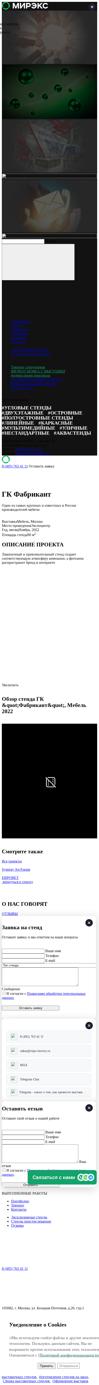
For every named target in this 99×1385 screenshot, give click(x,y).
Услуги (16, 325)
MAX (23, 1065)
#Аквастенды (72, 433)
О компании (20, 321)
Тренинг (17, 1205)
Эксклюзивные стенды (29, 350)
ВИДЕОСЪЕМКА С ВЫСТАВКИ (38, 371)
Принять (46, 1366)
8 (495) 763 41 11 (29, 449)
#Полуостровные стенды (37, 417)
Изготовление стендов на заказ (63, 1377)
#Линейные (18, 422)
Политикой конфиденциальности (69, 1355)
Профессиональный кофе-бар (34, 384)
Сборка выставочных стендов (26, 1381)
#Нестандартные (26, 433)
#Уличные (73, 428)
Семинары (19, 334)
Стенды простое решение (31, 354)
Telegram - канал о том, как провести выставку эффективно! (55, 1092)
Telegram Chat (29, 1079)
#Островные (65, 412)
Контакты (18, 338)
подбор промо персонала (30, 375)
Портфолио (20, 329)
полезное (18, 342)
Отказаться (68, 1366)
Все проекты (12, 861)
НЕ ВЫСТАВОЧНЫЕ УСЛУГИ (36, 379)
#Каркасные (55, 422)
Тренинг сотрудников (28, 367)
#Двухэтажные (23, 412)
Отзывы (17, 1225)
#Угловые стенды (27, 407)
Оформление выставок (70, 1381)
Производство (22, 388)
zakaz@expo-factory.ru (33, 453)
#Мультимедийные (28, 428)
